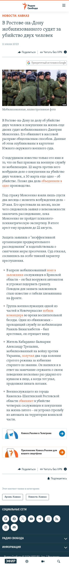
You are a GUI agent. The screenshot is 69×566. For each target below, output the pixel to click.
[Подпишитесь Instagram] (48, 518)
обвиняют (26, 401)
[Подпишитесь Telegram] (39, 518)
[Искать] (58, 561)
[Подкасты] (5, 527)
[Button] (27, 52)
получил (27, 356)
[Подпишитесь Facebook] (14, 518)
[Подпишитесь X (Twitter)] (22, 518)
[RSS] (56, 518)
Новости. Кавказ (15, 16)
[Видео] (42, 561)
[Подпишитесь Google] (5, 518)
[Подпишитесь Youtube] (31, 518)
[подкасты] (26, 561)
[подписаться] (14, 527)
